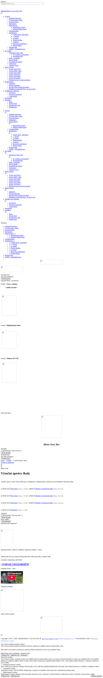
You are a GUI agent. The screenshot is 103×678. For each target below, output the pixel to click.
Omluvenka (12, 64)
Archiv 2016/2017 (15, 74)
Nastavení (24, 655)
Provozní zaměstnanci (20, 44)
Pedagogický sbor (14, 105)
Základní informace (15, 18)
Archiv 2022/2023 (15, 69)
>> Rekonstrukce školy (16, 235)
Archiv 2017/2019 (15, 73)
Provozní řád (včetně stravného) (19, 87)
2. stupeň (16, 38)
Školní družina (17, 40)
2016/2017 (14, 510)
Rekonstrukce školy (19, 27)
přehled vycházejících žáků (44, 489)
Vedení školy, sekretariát (20, 34)
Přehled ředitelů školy (20, 29)
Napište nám (13, 107)
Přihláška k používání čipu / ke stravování (22, 89)
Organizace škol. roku (16, 53)
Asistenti (15, 42)
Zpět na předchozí (8, 462)
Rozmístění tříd (18, 56)
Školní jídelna (17, 45)
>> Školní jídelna (14, 253)
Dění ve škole (9, 171)
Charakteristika (13, 31)
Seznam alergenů (14, 85)
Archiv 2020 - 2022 (15, 71)
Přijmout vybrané (96, 676)
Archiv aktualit (6, 453)
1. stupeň (16, 36)
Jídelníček (12, 83)
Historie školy (13, 25)
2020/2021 (14, 503)
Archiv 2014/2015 (15, 78)
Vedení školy (13, 103)
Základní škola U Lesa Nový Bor (11, 11)
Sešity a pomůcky (14, 58)
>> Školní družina (14, 248)
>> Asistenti (12, 250)
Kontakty (8, 210)
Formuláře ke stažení (15, 62)
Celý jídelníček (6, 521)
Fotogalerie (8, 208)
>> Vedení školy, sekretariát (17, 243)
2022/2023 (14, 489)
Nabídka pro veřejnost (12, 199)
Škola (10, 102)
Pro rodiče (8, 151)
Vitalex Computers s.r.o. (66, 638)
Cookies (11, 641)
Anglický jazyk (14, 65)
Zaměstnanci (13, 33)
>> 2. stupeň (13, 246)
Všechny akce (6, 278)
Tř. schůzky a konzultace (21, 54)
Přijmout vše (5, 655)
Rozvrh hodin (13, 60)
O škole (7, 110)
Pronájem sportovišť (15, 94)
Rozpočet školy (14, 22)
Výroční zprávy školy (16, 20)
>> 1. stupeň (13, 244)
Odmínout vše (15, 655)
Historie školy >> (10, 233)
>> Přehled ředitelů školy (17, 237)
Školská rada (13, 47)
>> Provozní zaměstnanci (17, 252)
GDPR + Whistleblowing (17, 49)
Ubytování (12, 93)
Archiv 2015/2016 (15, 76)
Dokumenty (12, 24)
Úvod (2, 460)
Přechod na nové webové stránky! (19, 80)
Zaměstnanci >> (10, 241)
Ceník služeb (13, 96)
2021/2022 (14, 496)
